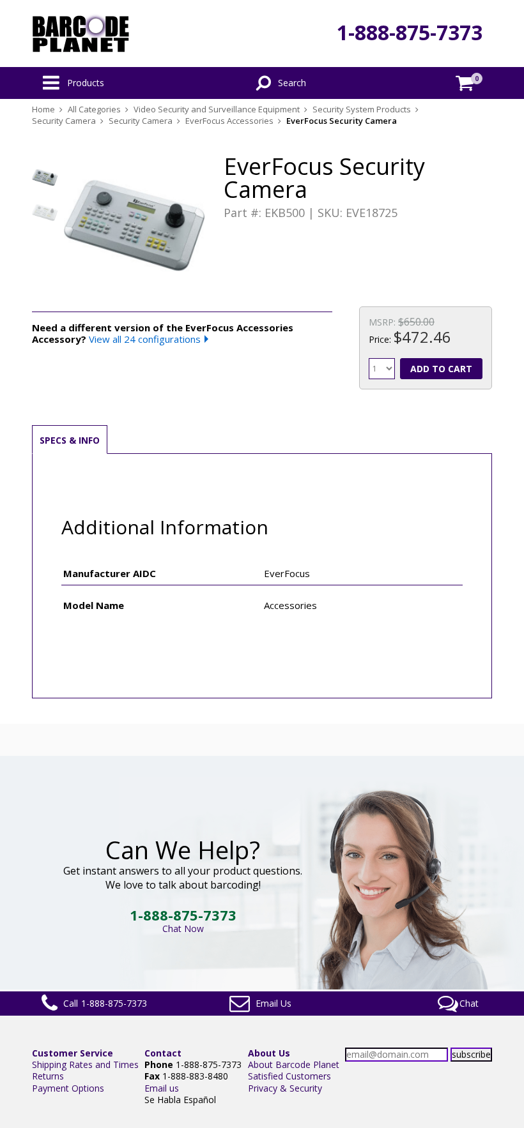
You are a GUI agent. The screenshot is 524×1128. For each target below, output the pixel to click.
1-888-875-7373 (409, 32)
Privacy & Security (285, 1088)
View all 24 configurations (145, 339)
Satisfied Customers (289, 1076)
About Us (269, 1053)
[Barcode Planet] (81, 33)
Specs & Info (70, 440)
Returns (48, 1076)
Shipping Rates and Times (85, 1064)
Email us (161, 1088)
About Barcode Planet (293, 1064)
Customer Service (72, 1053)
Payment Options (68, 1088)
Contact (162, 1053)
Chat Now (183, 928)
